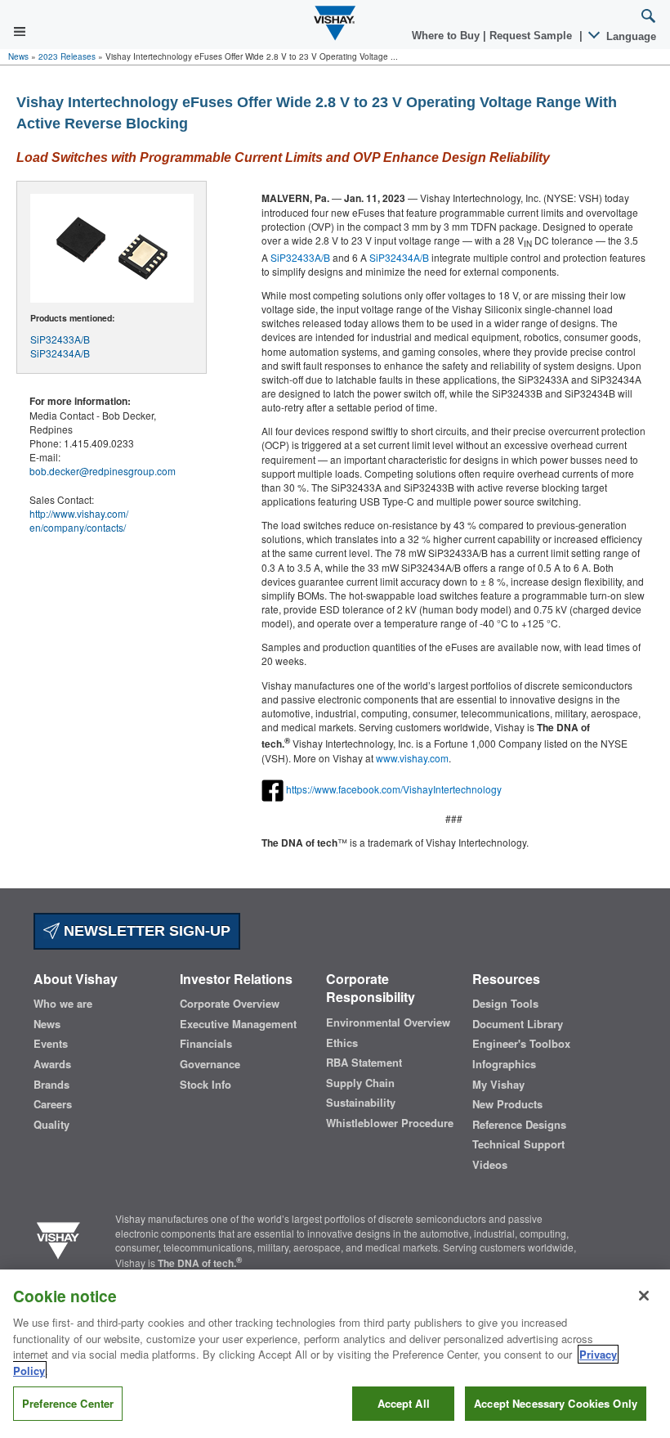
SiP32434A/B (60, 353)
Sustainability (360, 1102)
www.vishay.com (412, 758)
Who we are (63, 1003)
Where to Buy (447, 35)
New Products (507, 1104)
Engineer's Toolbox (521, 1043)
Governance (210, 1064)
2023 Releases (67, 56)
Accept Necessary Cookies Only (555, 1403)
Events (51, 1043)
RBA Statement (364, 1062)
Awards (52, 1064)
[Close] (644, 1296)
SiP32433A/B (60, 339)
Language (629, 36)
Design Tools (505, 1003)
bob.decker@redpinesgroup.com (102, 471)
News (18, 56)
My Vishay (498, 1084)
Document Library (517, 1024)
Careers (53, 1104)
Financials (206, 1043)
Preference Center (68, 1403)
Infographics (504, 1064)
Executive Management (238, 1024)
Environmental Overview (388, 1022)
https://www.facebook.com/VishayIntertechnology (394, 788)
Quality (51, 1124)
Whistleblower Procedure (389, 1123)
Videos (489, 1164)
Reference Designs (519, 1124)
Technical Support (518, 1144)
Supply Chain (360, 1083)
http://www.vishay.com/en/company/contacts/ (78, 520)
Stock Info (205, 1084)
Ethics (342, 1043)
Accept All (403, 1403)
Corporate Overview (229, 1003)
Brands (51, 1084)
